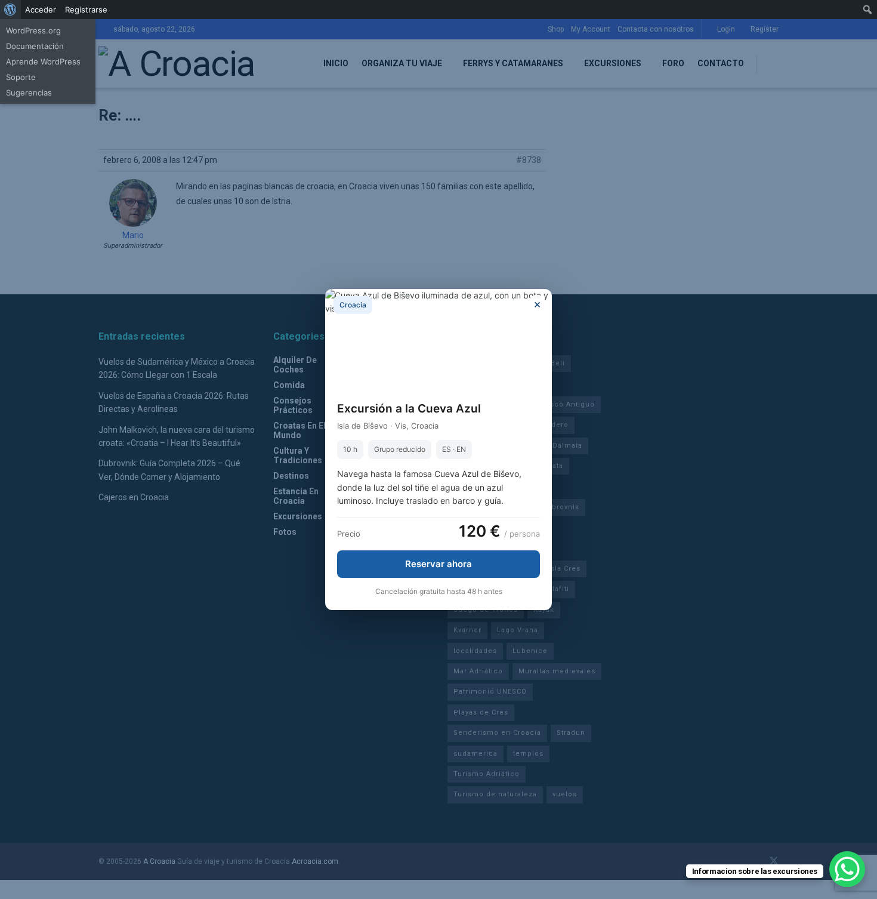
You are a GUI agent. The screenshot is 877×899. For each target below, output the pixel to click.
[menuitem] (10, 9)
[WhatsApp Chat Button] (847, 869)
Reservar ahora (438, 563)
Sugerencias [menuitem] (29, 92)
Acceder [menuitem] (40, 9)
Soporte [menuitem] (21, 77)
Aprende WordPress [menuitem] (43, 61)
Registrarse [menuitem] (86, 9)
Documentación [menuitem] (35, 46)
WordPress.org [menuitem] (33, 30)
